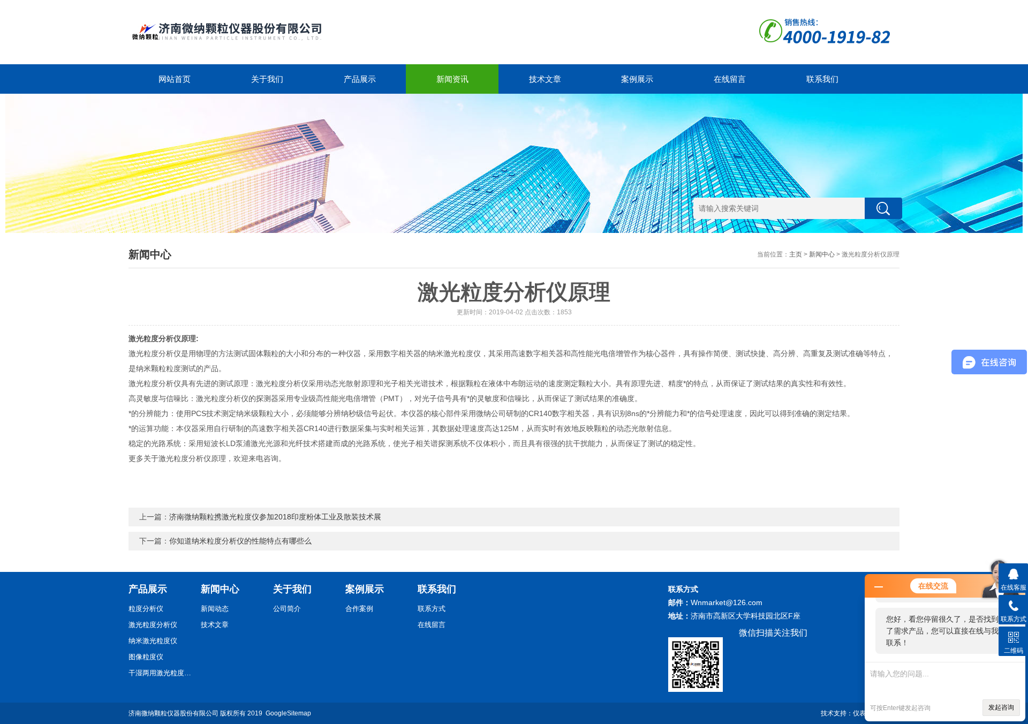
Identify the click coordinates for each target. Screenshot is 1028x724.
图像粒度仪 (145, 657)
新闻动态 (215, 609)
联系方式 (431, 609)
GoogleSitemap (288, 713)
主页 (795, 254)
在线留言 (730, 79)
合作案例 (359, 609)
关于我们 (267, 79)
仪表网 (862, 713)
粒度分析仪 (145, 609)
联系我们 (822, 79)
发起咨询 (1001, 707)
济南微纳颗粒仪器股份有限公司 (173, 713)
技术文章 (545, 79)
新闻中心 (822, 254)
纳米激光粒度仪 (152, 641)
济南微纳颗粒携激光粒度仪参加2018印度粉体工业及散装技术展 (275, 516)
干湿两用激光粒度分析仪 (160, 673)
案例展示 (637, 79)
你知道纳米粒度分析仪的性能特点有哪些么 (240, 541)
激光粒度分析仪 (152, 625)
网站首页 (174, 79)
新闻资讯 (452, 79)
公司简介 (287, 609)
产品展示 (360, 79)
